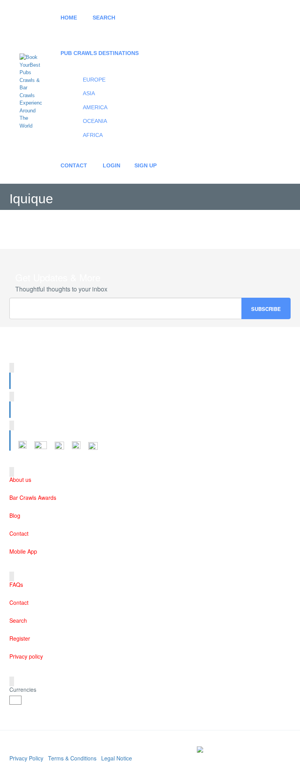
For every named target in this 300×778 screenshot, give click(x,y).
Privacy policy (26, 656)
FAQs (16, 584)
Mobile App (23, 551)
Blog (14, 515)
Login (111, 165)
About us (20, 479)
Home (69, 17)
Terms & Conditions (72, 758)
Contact (74, 165)
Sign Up (145, 165)
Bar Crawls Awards (32, 497)
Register (19, 638)
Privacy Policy (26, 758)
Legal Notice (116, 758)
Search (104, 17)
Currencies (22, 689)
